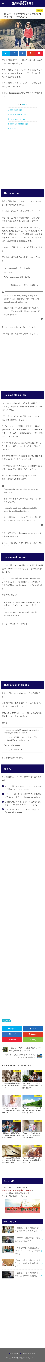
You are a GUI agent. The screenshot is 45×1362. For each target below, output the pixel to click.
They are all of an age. (18, 124)
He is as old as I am (17, 115)
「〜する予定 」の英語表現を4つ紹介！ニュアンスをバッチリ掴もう (28, 1250)
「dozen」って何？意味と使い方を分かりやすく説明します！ (28, 1229)
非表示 (24, 104)
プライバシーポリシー (28, 1353)
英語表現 (7, 1021)
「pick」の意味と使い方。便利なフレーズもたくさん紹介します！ (28, 1263)
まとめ (12, 129)
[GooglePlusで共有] (31, 53)
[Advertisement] (22, 158)
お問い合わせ (14, 1353)
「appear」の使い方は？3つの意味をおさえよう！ (27, 1239)
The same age (15, 110)
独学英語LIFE (22, 3)
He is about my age (17, 119)
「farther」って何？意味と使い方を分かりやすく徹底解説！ (27, 1274)
